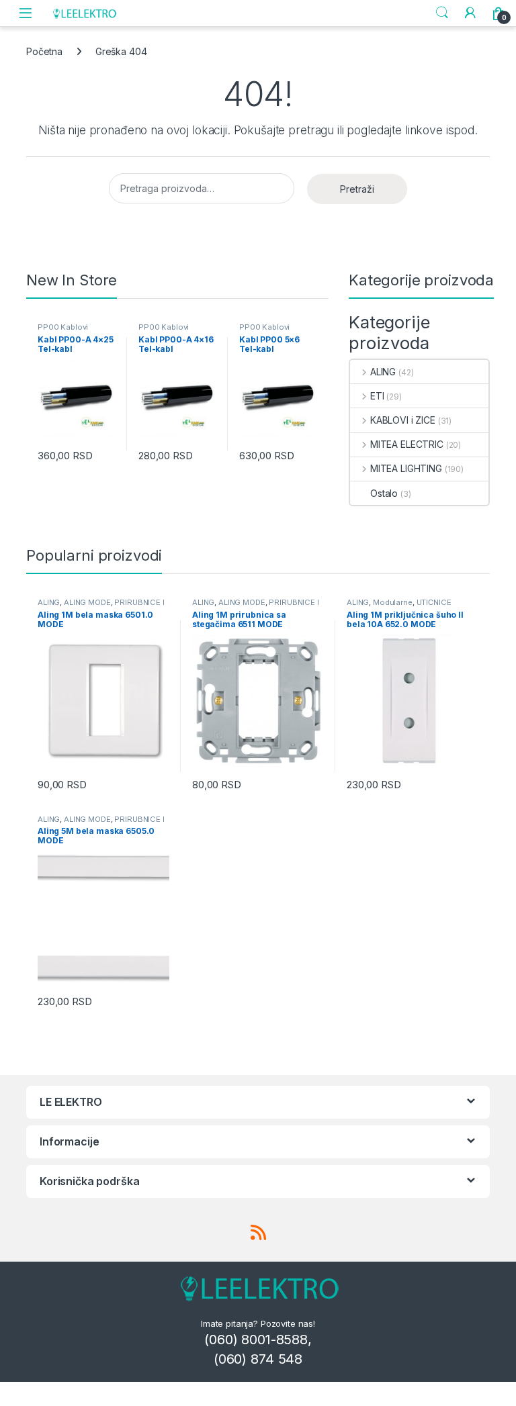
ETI (377, 396)
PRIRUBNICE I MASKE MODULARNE (101, 606)
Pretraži (357, 189)
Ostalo (384, 493)
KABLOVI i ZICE (402, 420)
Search (442, 12)
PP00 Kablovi (63, 327)
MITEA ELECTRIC (406, 444)
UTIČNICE (434, 602)
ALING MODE (87, 602)
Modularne (393, 602)
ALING (383, 371)
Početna (44, 51)
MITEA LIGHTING (406, 468)
